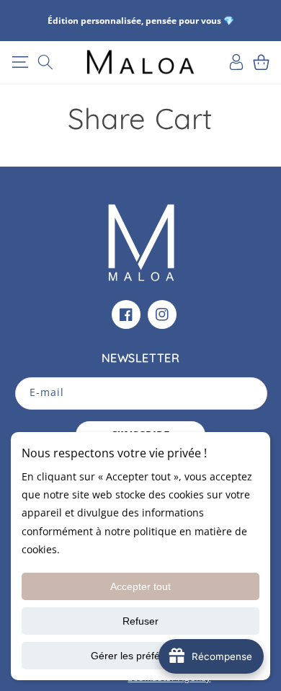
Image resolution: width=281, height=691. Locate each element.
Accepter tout (140, 586)
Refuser (140, 621)
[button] (20, 62)
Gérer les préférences (141, 655)
